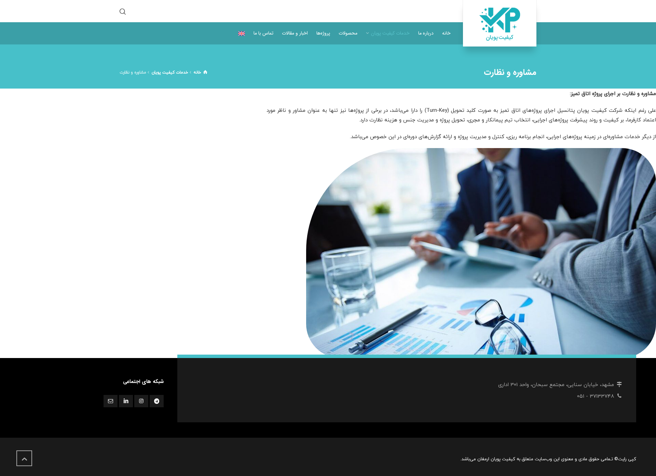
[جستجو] (124, 11)
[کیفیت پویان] (500, 23)
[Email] (111, 401)
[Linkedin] (126, 401)
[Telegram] (157, 401)
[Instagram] (141, 401)
